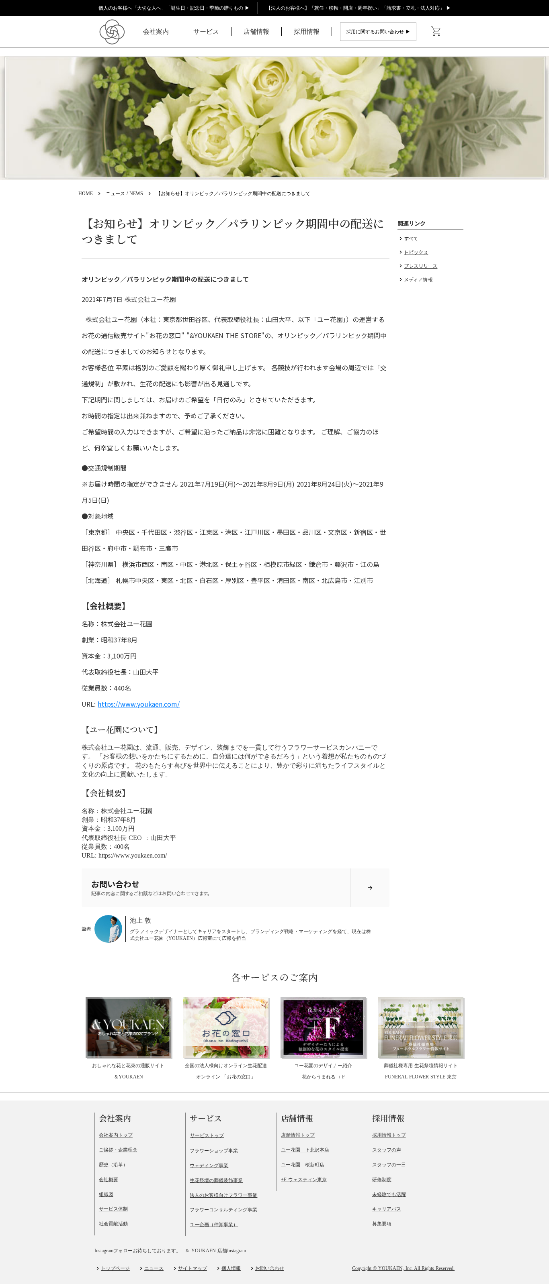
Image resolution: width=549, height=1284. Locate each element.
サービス (206, 31)
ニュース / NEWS (124, 193)
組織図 (106, 1194)
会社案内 (156, 31)
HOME (85, 193)
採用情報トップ (389, 1135)
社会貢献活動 (113, 1224)
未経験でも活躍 (389, 1194)
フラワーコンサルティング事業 (223, 1210)
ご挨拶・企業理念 (118, 1150)
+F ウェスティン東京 (304, 1179)
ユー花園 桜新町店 (302, 1165)
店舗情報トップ (298, 1135)
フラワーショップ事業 (214, 1151)
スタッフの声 (386, 1150)
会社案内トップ (116, 1135)
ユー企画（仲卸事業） (214, 1224)
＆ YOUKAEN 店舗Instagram (215, 1250)
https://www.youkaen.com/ (139, 704)
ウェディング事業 (209, 1165)
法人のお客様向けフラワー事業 (223, 1195)
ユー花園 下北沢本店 (305, 1150)
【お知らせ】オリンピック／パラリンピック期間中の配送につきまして (233, 193)
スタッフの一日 (389, 1165)
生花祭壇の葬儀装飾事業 (216, 1180)
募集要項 (381, 1224)
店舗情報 (256, 31)
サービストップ (207, 1135)
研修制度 (381, 1179)
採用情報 (307, 31)
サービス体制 (113, 1209)
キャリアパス (386, 1209)
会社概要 (108, 1179)
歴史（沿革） (113, 1165)
